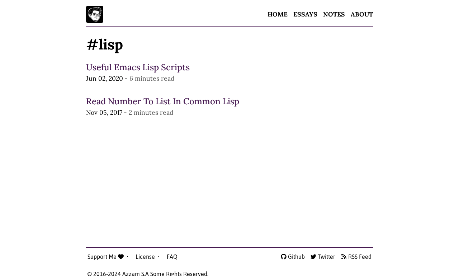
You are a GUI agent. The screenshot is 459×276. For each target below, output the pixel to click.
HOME (278, 14)
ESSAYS (305, 14)
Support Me (102, 256)
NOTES (334, 14)
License (146, 256)
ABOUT (362, 14)
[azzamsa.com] (94, 14)
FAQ (172, 256)
